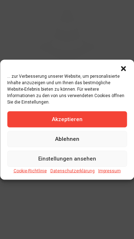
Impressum (109, 170)
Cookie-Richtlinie (30, 170)
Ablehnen (67, 139)
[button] (123, 68)
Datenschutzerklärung (72, 170)
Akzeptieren (67, 119)
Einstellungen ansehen (67, 159)
